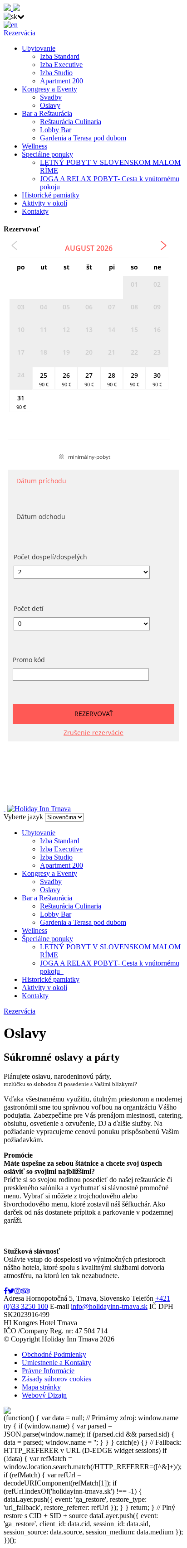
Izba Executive (61, 64)
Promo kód (29, 659)
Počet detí (29, 608)
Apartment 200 (61, 81)
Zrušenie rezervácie (93, 732)
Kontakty (35, 211)
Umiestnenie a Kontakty (56, 1362)
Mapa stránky (41, 1387)
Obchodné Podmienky (54, 1354)
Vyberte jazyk (23, 817)
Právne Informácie (48, 1371)
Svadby (51, 97)
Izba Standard (59, 56)
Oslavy (50, 105)
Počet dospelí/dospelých (50, 557)
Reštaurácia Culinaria (70, 121)
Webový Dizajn (44, 1395)
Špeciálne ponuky (47, 154)
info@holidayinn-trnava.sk (109, 1306)
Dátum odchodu (40, 516)
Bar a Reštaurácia (47, 113)
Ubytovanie (38, 48)
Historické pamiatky (50, 195)
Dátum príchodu (41, 480)
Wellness (34, 146)
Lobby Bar (55, 130)
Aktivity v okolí (44, 203)
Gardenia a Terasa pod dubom (83, 138)
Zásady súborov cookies (56, 1379)
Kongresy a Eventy (49, 89)
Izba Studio (56, 73)
